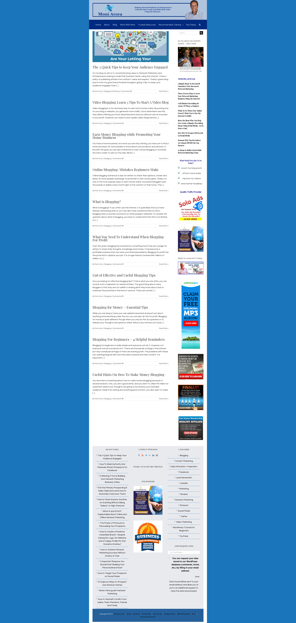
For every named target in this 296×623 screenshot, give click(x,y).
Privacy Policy (146, 614)
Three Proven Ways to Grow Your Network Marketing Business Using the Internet (189, 96)
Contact (129, 614)
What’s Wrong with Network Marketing (112, 592)
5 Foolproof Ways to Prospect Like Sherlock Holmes (112, 583)
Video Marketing (184, 522)
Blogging (107, 91)
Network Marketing (184, 500)
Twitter (184, 516)
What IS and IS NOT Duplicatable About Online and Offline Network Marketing (112, 514)
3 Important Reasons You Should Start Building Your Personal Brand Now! (112, 564)
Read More (163, 91)
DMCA (193, 614)
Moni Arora (99, 91)
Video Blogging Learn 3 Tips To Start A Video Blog (130, 102)
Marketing (115, 91)
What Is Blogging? (106, 201)
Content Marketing (184, 461)
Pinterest (184, 505)
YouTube (184, 536)
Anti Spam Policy (169, 614)
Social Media (184, 511)
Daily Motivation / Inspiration (184, 466)
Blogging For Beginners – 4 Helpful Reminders (128, 339)
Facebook (184, 472)
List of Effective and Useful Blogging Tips (123, 275)
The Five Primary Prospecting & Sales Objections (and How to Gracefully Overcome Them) (112, 491)
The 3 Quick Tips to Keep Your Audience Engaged (130, 67)
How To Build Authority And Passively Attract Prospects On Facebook (112, 467)
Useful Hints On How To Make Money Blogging (128, 374)
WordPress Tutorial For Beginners (184, 529)
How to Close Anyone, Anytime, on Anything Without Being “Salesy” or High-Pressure (112, 502)
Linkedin (184, 483)
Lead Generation (184, 478)
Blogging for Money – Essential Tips (120, 307)
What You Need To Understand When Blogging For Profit (128, 238)
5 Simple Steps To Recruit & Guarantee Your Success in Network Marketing (189, 86)
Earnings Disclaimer (148, 617)
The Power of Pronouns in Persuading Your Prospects (112, 524)
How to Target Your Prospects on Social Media (112, 574)
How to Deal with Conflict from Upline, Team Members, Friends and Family (112, 602)
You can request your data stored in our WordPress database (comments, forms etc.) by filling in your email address (185, 564)
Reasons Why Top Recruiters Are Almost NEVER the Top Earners (189, 143)
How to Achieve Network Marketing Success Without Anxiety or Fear (112, 553)
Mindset (184, 494)
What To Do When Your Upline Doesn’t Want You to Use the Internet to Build (190, 113)
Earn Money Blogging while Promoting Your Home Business (126, 136)
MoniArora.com (119, 614)
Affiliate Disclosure (183, 614)
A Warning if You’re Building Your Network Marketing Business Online (112, 479)
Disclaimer (136, 614)
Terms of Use (157, 614)
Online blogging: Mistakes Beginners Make (125, 169)
